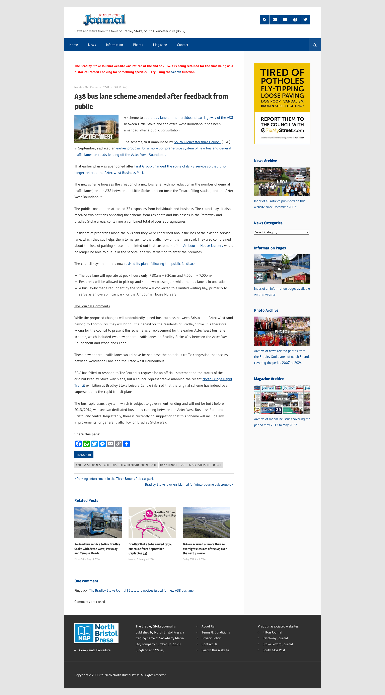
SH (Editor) (120, 87)
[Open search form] (315, 44)
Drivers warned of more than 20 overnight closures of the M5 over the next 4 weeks (205, 548)
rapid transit (168, 465)
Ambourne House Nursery (203, 245)
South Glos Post (274, 650)
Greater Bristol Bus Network (138, 465)
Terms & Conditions (216, 632)
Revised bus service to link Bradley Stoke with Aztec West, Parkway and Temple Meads (97, 548)
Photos (138, 44)
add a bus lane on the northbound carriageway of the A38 (188, 117)
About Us (208, 626)
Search (176, 72)
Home (73, 44)
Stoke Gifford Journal (278, 644)
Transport (84, 455)
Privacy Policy (211, 638)
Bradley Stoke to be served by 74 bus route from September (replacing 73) (150, 548)
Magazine (160, 44)
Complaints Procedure (94, 650)
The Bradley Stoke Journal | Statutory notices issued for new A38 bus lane (141, 590)
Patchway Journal (275, 638)
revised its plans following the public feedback (160, 263)
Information (114, 44)
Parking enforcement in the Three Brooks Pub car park (115, 478)
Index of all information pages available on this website (282, 291)
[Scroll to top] (378, 688)
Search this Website (215, 650)
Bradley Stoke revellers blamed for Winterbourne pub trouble (188, 484)
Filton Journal (272, 632)
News (92, 44)
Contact (182, 44)
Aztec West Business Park (92, 465)
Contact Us (209, 644)
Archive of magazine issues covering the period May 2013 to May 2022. (282, 422)
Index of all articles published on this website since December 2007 (279, 204)
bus (114, 465)
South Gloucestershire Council (197, 142)
